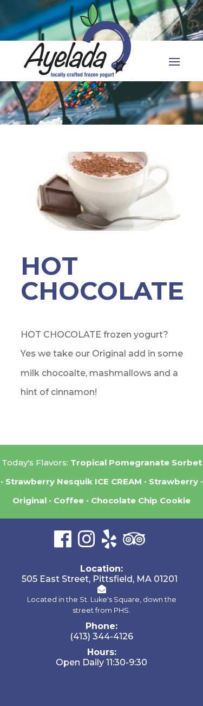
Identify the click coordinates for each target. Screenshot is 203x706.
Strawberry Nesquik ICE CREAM (73, 481)
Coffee (69, 500)
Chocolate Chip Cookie (141, 500)
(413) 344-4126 (101, 636)
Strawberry (173, 481)
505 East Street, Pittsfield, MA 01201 (100, 579)
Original (29, 500)
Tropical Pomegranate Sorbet (136, 462)
